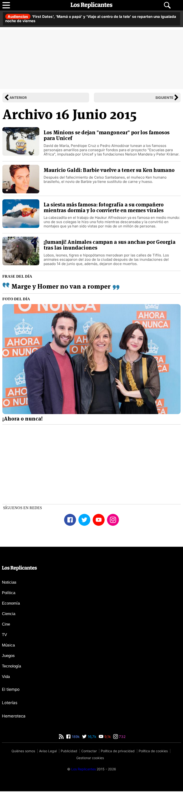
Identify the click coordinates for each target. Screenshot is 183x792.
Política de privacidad (118, 752)
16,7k (91, 737)
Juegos (8, 656)
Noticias (9, 583)
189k (75, 737)
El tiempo (11, 690)
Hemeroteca (13, 716)
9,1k (107, 737)
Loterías (9, 703)
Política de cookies (153, 752)
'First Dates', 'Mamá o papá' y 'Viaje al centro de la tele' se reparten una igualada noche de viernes (90, 18)
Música (8, 646)
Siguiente (164, 97)
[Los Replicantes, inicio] (91, 5)
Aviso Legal (48, 752)
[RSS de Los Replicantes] (61, 737)
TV (4, 635)
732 (122, 737)
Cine (6, 625)
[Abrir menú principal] (6, 5)
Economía (11, 604)
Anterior (18, 97)
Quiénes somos (23, 752)
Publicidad (69, 752)
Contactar (89, 752)
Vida (6, 677)
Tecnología (11, 667)
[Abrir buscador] (167, 5)
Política (8, 593)
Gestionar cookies (90, 759)
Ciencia (8, 614)
